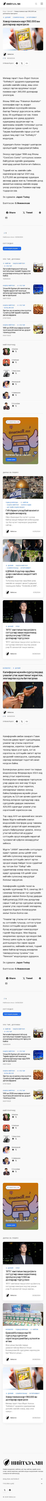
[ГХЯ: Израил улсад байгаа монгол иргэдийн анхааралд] (23, 487)
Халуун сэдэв (26, 505)
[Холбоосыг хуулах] (26, 63)
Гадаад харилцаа (12, 502)
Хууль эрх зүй (8, 307)
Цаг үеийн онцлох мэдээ (16, 507)
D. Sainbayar (15, 360)
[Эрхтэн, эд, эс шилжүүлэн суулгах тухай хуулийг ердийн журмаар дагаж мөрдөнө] (38, 309)
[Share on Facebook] (16, 63)
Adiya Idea (15, 349)
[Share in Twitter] (21, 63)
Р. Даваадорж (16, 392)
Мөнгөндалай (16, 381)
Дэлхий (9, 11)
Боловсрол (6, 668)
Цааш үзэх (11, 459)
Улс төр (9, 266)
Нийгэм (7, 263)
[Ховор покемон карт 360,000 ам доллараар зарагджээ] (23, 1378)
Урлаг (18, 626)
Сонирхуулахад (18, 17)
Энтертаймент (31, 17)
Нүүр (4, 11)
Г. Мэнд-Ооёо (16, 371)
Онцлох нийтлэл (19, 263)
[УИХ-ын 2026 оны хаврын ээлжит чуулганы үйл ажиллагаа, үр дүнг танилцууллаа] (38, 329)
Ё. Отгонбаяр (16, 403)
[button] (36, 4)
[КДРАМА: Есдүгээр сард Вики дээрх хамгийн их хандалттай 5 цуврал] (23, 550)
